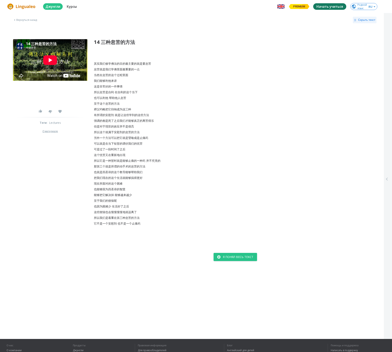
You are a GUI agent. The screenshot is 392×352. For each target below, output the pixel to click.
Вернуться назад (26, 20)
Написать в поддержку (344, 350)
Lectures (55, 123)
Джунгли (78, 350)
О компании (14, 350)
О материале (50, 131)
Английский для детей (240, 350)
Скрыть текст (366, 19)
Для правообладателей (152, 350)
